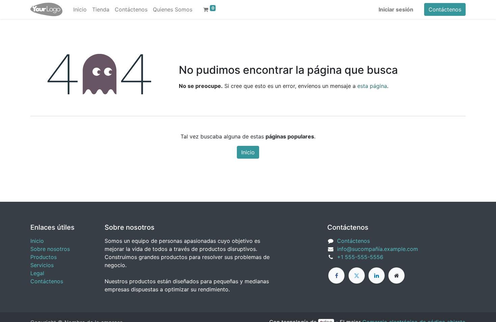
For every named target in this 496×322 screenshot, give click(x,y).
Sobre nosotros (50, 249)
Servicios (42, 265)
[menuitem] (80, 9)
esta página (372, 86)
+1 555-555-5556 (360, 257)
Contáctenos (445, 9)
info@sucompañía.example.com (377, 249)
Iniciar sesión (396, 9)
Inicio (248, 152)
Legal (37, 273)
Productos (43, 257)
